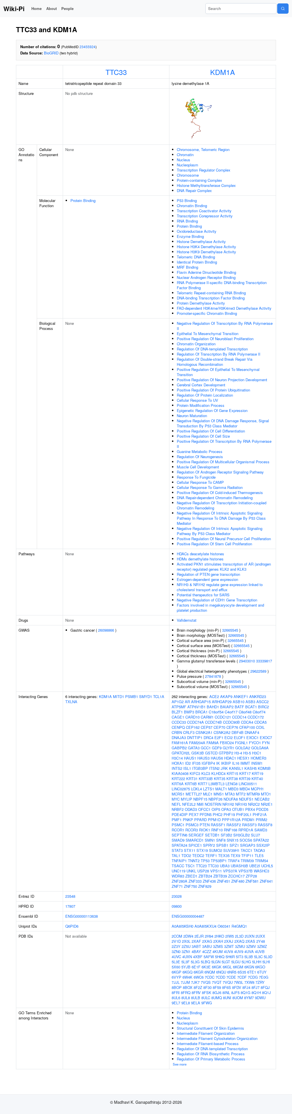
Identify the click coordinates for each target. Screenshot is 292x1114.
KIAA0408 (180, 773)
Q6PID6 (71, 926)
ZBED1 (191, 876)
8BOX (187, 987)
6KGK (217, 967)
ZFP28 (251, 876)
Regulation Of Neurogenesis (200, 456)
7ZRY (260, 982)
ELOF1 (239, 737)
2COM (177, 936)
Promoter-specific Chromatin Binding (207, 313)
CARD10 (192, 717)
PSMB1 (131, 696)
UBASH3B (239, 865)
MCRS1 (178, 794)
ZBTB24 (205, 876)
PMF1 (177, 819)
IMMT (245, 763)
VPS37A (230, 871)
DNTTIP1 (194, 737)
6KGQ (187, 972)
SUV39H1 (231, 850)
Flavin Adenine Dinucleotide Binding (206, 272)
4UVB (260, 951)
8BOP (177, 987)
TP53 (205, 860)
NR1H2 (228, 804)
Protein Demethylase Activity (201, 303)
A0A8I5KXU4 (205, 926)
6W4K (187, 977)
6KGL (227, 967)
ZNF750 (190, 886)
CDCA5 (260, 722)
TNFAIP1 (179, 860)
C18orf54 (216, 712)
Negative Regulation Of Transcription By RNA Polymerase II (225, 326)
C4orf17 (231, 712)
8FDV (236, 987)
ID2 (188, 763)
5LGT (226, 961)
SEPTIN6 (179, 835)
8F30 (207, 987)
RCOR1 (178, 830)
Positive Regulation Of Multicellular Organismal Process (223, 461)
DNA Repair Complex (194, 190)
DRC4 (208, 737)
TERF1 (211, 855)
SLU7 (255, 835)
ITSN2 (214, 768)
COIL (260, 727)
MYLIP (186, 799)
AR (187, 701)
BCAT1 (251, 706)
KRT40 (257, 778)
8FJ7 (255, 987)
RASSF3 (249, 824)
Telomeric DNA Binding (196, 257)
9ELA (195, 1002)
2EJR (199, 936)
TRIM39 (247, 860)
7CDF (242, 977)
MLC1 (207, 794)
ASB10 (238, 701)
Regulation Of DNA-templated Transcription (212, 349)
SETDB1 (212, 835)
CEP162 (193, 727)
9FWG (206, 1002)
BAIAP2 (227, 706)
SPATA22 (261, 840)
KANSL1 (236, 768)
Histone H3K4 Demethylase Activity (206, 246)
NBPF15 (200, 799)
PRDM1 (248, 819)
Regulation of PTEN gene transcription (208, 574)
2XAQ (239, 941)
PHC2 (217, 814)
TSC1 (190, 865)
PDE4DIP (180, 814)
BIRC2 (263, 706)
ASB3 (250, 701)
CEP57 (206, 727)
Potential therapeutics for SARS (203, 594)
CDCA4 (247, 722)
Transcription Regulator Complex (203, 170)
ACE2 (214, 696)
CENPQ (178, 727)
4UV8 (228, 951)
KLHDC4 (218, 773)
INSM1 (257, 763)
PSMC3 (192, 824)
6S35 (242, 972)
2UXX (260, 936)
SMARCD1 (195, 840)
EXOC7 (266, 737)
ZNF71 (177, 886)
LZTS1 (208, 788)
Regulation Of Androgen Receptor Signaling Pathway (220, 472)
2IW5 (229, 936)
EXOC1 (252, 737)
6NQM (209, 972)
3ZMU (240, 946)
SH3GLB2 (241, 835)
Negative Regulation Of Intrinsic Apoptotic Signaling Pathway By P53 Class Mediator (219, 531)
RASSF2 (233, 824)
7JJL (176, 982)
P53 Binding (187, 200)
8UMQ (216, 997)
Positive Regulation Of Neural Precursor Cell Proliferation (224, 538)
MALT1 (221, 788)
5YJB (185, 967)
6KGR (198, 972)
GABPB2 (179, 747)
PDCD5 (262, 809)
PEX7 (193, 814)
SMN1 (210, 840)
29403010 (247, 661)
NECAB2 (262, 799)
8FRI (176, 992)
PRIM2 (261, 819)
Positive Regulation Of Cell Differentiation (211, 431)
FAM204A (197, 742)
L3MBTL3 (216, 783)
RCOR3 (191, 830)
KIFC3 (195, 773)
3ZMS (218, 946)
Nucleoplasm (187, 165)
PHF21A (260, 814)
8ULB (195, 997)
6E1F (196, 967)
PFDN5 (206, 814)
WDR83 (178, 876)
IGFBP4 (208, 763)
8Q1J (266, 992)
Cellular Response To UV (197, 400)
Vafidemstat (186, 620)
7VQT (217, 982)
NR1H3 (241, 804)
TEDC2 (198, 855)
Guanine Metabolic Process (199, 451)
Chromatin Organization (196, 343)
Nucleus (183, 159)
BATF (239, 706)
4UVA (249, 951)
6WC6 (199, 977)
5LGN (215, 961)
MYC (176, 799)
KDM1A (222, 72)
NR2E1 (267, 804)
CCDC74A (195, 722)
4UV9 (238, 951)
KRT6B (191, 783)
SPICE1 (195, 845)
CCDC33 (179, 722)
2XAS (250, 941)
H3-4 (238, 753)
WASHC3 (261, 871)
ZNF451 (223, 881)
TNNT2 (194, 860)
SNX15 (232, 840)
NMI (200, 804)
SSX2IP (263, 845)
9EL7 (176, 1002)
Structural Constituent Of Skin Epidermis (210, 1028)
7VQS (206, 982)
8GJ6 (216, 992)
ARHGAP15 (201, 701)
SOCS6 (246, 840)
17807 (70, 906)
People (67, 8)
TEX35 (224, 855)
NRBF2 (178, 809)
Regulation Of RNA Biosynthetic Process (211, 1053)
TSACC (178, 865)
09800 (177, 906)
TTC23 (201, 865)
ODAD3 (191, 809)
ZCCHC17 (236, 876)
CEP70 (219, 727)
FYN (265, 742)
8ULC (205, 997)
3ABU (207, 946)
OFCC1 (204, 809)
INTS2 (177, 768)
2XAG (207, 941)
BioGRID (51, 53)
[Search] (283, 8)
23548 (70, 896)
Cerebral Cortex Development (201, 384)
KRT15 (232, 773)
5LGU (235, 961)
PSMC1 (178, 824)
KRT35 (219, 778)
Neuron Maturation (192, 415)
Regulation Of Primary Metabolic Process (211, 1059)
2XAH (218, 941)
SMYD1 (145, 696)
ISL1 (187, 768)
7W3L (238, 982)
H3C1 (256, 753)
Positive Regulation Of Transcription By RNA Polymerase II (224, 443)
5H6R (230, 956)
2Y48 (260, 941)
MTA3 (230, 794)
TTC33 (116, 72)
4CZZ (206, 951)
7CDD (220, 977)
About (51, 8)
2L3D (239, 936)
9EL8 (185, 1002)
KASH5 (250, 768)
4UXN (187, 956)
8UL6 (176, 997)
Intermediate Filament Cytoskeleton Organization (217, 1038)
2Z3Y (176, 946)
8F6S (226, 987)
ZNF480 (237, 881)
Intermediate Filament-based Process (208, 1043)
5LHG (246, 961)
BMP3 (189, 712)
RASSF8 (265, 824)
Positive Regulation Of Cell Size (203, 436)
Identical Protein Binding (197, 262)
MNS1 (219, 794)
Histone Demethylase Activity (201, 241)
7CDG (253, 977)
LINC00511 (248, 783)
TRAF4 (234, 860)
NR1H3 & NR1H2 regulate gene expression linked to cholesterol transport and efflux (220, 587)
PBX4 (250, 809)
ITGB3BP (200, 768)
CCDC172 (256, 717)
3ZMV (251, 946)
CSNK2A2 (222, 732)
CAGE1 (178, 717)
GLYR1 (228, 747)
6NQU (221, 972)
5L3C (258, 956)
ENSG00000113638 (81, 916)
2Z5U (186, 946)
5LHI (266, 961)
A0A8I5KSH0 (182, 926)
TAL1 (176, 855)
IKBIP (226, 763)
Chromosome (188, 175)
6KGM (238, 967)
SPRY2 (209, 845)
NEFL (176, 804)
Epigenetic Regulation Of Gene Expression (212, 410)
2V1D (176, 941)
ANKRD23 (257, 696)
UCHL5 (267, 865)
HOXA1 (178, 763)
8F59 (217, 987)
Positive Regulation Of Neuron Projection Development (222, 379)
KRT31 (192, 778)
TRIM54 (261, 860)
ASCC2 (262, 701)
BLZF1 (177, 712)
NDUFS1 (246, 799)
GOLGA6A (260, 747)
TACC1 (246, 850)
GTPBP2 (226, 753)
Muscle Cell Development (198, 467)
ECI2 (228, 737)
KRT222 (178, 778)
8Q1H (256, 992)
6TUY (262, 972)
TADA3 (259, 850)
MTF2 (241, 794)
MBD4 (245, 788)
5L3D (268, 956)
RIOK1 (204, 830)
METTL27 (194, 794)
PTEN (205, 824)
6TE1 (251, 972)
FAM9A (212, 742)
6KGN (249, 967)
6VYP (176, 977)
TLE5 (259, 855)
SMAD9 (178, 840)
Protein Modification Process (200, 405)
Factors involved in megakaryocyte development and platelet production (220, 607)
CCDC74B (213, 722)
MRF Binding (187, 267)
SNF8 (221, 840)
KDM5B (264, 768)
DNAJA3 (179, 737)
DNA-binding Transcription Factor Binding (211, 298)
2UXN (249, 936)
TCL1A (158, 696)
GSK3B (197, 753)
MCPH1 (257, 788)
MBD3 (233, 788)
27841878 (213, 676)
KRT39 (244, 778)
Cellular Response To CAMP (200, 482)
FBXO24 (227, 742)
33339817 (264, 661)
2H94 (209, 936)
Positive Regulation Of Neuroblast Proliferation (215, 338)
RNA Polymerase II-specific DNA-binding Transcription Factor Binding (222, 285)
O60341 (224, 926)
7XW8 (249, 982)
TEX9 (235, 855)
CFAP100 (247, 727)
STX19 (202, 850)
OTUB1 (238, 809)
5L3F (185, 961)
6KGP (176, 972)
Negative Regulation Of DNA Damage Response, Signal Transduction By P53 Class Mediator (223, 423)
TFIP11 (247, 855)
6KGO (260, 967)
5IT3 (239, 956)
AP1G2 (178, 701)
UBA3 (225, 865)
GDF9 (217, 747)
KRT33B (206, 778)
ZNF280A (179, 881)
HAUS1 (190, 758)
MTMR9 (253, 794)
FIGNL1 (241, 742)
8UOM (237, 997)
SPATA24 (179, 845)
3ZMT (229, 946)
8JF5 (235, 992)
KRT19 (257, 773)
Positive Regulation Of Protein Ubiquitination (213, 390)
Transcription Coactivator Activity (204, 210)
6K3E (206, 967)
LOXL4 (196, 788)
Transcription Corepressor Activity (205, 216)
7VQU (228, 982)
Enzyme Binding (190, 236)
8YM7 (249, 997)
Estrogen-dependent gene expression (207, 579)
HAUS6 (217, 758)
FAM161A (180, 742)
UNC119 (178, 871)
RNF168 (230, 830)
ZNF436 (209, 881)
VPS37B (245, 871)
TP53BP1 (219, 860)
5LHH (256, 961)
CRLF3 (188, 732)
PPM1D (214, 819)
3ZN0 (176, 951)
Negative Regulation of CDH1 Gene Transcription (217, 600)
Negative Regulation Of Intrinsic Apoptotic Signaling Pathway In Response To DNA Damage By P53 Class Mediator (221, 518)
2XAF (196, 941)
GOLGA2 (242, 747)
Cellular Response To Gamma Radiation (210, 487)
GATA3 (194, 747)
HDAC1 (230, 758)
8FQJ (265, 987)
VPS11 (216, 871)
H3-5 (247, 753)
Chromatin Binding (192, 205)
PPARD (200, 819)
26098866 (106, 630)
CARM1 (207, 717)
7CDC (209, 977)
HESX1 (243, 758)
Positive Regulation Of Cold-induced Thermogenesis (220, 492)
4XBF (197, 956)
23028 (177, 896)
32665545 (230, 630)
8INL (226, 992)
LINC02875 (181, 788)
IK (218, 763)
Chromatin (185, 154)
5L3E (176, 961)
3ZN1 (186, 951)
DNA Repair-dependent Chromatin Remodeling (215, 497)
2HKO (219, 936)
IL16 (235, 763)
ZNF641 (266, 881)
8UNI (227, 997)
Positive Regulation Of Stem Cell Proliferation (214, 543)
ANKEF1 (241, 696)
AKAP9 (226, 696)
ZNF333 (195, 881)
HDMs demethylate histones (200, 559)
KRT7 (202, 783)
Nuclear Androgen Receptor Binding (206, 277)
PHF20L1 (244, 814)
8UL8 (185, 997)
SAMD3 (260, 830)
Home (36, 8)
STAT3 (177, 850)
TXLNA (71, 701)
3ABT (196, 946)
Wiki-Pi (14, 9)
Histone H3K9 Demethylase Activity (206, 251)
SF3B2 (226, 835)
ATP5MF (179, 706)
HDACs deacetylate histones (200, 553)
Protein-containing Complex (199, 180)
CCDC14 (239, 717)
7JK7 (195, 982)
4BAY (196, 951)
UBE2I (254, 865)
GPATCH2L (181, 753)
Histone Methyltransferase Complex (206, 185)
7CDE (231, 977)
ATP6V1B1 (196, 706)
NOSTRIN (213, 804)
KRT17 (245, 773)
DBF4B (238, 732)
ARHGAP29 (222, 701)
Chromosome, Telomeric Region (203, 149)
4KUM (217, 951)
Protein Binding (83, 200)
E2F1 (218, 737)
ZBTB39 (220, 876)
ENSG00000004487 (188, 916)
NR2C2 (254, 804)
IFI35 (196, 763)
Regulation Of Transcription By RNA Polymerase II (218, 354)
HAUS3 (203, 758)
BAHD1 (213, 706)
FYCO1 (255, 742)
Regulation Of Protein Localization (205, 395)
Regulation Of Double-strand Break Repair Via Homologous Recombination (214, 361)
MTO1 (266, 794)
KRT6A (178, 783)
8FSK (206, 992)
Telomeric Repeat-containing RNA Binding (211, 292)
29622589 (258, 671)
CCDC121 (223, 717)
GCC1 (206, 747)
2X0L (186, 941)
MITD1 (118, 696)
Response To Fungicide (196, 477)
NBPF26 (215, 799)
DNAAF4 (252, 732)
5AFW (209, 956)
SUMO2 (215, 850)
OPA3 (226, 809)
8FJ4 (246, 987)
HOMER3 (258, 758)
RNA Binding (187, 221)
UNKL (191, 871)
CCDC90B (231, 722)
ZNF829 (204, 886)
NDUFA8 (231, 799)
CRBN (177, 732)
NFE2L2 (189, 804)
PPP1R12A (231, 819)
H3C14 (177, 758)
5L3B (248, 956)
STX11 (189, 850)
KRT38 (232, 778)
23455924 (88, 46)
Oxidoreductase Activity (196, 231)
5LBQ (205, 961)
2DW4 (188, 936)
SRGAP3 (247, 845)
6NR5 (231, 972)
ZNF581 (252, 881)
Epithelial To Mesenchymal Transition (207, 333)
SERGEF (196, 835)
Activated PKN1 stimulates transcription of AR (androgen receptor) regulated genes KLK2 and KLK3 (224, 566)
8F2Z (198, 987)
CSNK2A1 (204, 732)
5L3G (195, 961)
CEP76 (232, 727)
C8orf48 (245, 712)
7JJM (185, 982)
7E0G (263, 977)
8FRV (196, 992)
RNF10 (217, 830)
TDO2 (186, 855)
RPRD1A (245, 830)
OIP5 (216, 809)
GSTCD (211, 753)
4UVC (176, 956)
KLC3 (205, 773)
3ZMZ (262, 946)
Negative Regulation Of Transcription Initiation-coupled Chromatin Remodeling (221, 505)
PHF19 (229, 814)
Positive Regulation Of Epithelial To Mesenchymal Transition (218, 372)
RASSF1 (218, 824)
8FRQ (185, 992)
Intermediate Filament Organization (206, 1033)
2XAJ (228, 941)
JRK (224, 768)
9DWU (260, 997)
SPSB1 (222, 845)
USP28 (203, 871)
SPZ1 (234, 845)
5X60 (176, 967)
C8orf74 (259, 712)
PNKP (188, 819)
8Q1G (245, 992)
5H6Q (219, 956)
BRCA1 (201, 712)
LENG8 (232, 783)
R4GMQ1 (239, 926)
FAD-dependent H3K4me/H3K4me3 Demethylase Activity (224, 308)
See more (179, 1064)
